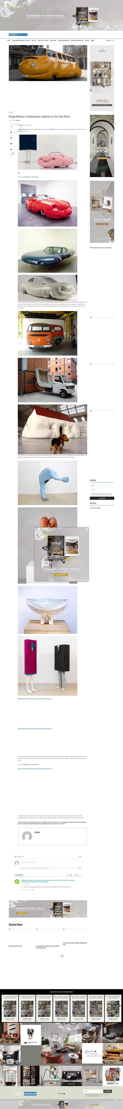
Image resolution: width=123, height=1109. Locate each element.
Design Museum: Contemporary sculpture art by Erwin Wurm (39, 116)
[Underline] (27, 868)
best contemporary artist (33, 822)
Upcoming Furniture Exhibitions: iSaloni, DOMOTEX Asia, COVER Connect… (47, 947)
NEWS (8, 40)
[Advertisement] (44, 96)
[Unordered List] (35, 868)
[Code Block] (40, 868)
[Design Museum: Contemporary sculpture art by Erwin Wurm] (48, 64)
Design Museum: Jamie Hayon (31, 177)
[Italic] (25, 868)
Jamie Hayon (54, 823)
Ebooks (87, 40)
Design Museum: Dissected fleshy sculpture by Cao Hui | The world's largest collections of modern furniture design (48, 881)
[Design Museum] (18, 34)
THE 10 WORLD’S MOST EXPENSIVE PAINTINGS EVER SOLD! (75, 944)
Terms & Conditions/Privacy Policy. (103, 494)
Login (79, 856)
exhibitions (38, 823)
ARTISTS (34, 40)
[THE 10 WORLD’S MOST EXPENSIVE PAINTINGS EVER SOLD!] (75, 934)
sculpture (62, 823)
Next (119, 1005)
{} (45, 868)
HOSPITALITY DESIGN (43, 40)
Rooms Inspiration (78, 40)
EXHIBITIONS (53, 40)
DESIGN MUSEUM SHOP (64, 40)
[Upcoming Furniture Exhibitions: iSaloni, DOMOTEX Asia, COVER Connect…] (48, 935)
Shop (92, 40)
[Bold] (22, 868)
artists (23, 822)
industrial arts (46, 823)
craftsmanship (64, 822)
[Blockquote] (37, 868)
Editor (18, 120)
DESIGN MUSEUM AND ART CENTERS (21, 40)
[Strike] (30, 868)
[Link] (42, 868)
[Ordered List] (32, 868)
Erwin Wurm (52, 129)
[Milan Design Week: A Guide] (21, 935)
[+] (48, 868)
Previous (4, 1005)
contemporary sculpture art (50, 822)
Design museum (22, 129)
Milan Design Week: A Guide (15, 946)
